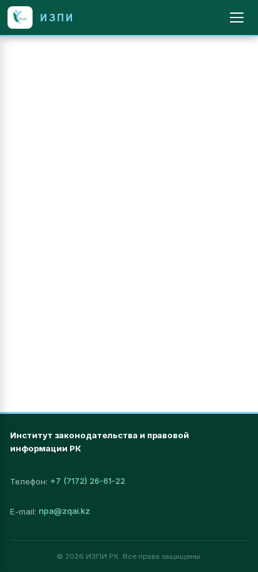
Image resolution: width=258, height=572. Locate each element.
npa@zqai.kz (64, 511)
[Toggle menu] (236, 17)
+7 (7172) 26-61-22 (87, 481)
